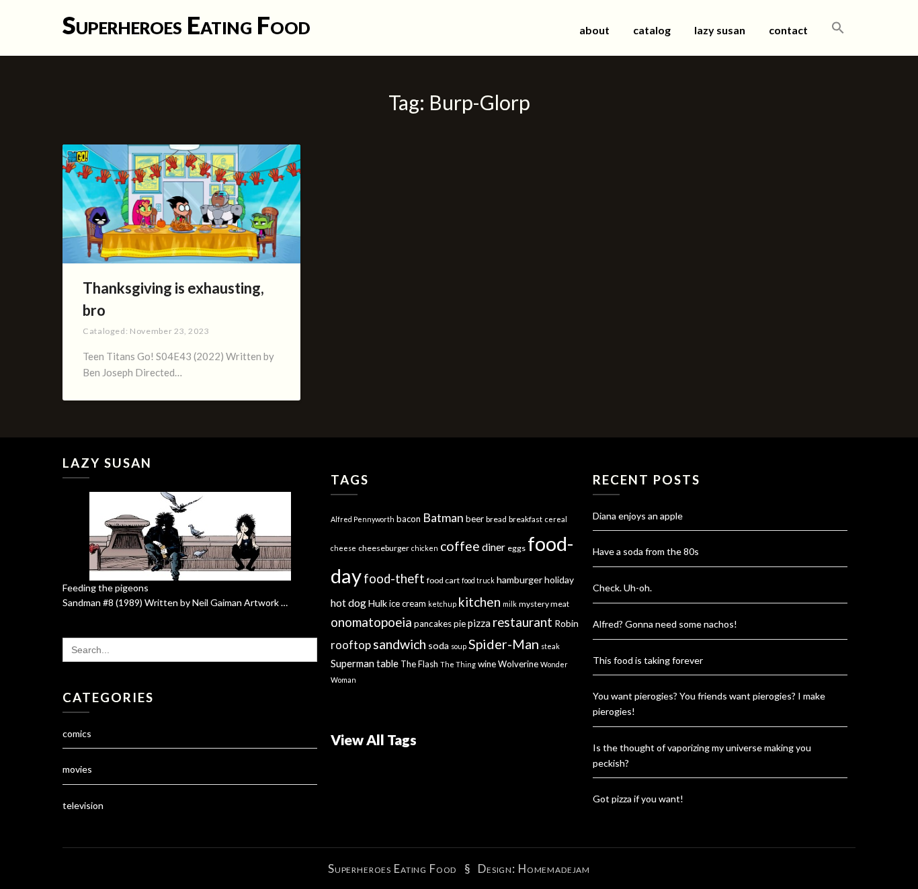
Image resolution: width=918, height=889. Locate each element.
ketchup (442, 603)
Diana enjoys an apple (638, 515)
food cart (443, 580)
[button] (838, 28)
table (387, 663)
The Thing (458, 664)
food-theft (394, 578)
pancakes (433, 623)
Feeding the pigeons (105, 587)
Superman (352, 663)
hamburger (519, 579)
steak (550, 646)
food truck (478, 580)
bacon (409, 518)
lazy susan (719, 30)
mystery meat (544, 604)
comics (76, 733)
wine (487, 664)
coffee (460, 546)
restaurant (522, 622)
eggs (516, 548)
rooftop (351, 645)
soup (458, 646)
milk (510, 603)
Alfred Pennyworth (362, 519)
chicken (424, 548)
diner (493, 547)
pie (460, 623)
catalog (652, 30)
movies (77, 769)
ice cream (407, 603)
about (594, 30)
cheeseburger (383, 548)
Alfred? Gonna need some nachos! (665, 624)
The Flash (419, 664)
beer (475, 518)
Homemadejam (554, 868)
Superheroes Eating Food (186, 25)
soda (438, 645)
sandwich (399, 644)
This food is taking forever (648, 660)
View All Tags (374, 739)
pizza (479, 623)
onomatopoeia (371, 622)
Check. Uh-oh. (622, 587)
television (82, 805)
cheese (343, 548)
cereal (555, 519)
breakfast (525, 519)
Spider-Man (503, 644)
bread (496, 519)
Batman (443, 518)
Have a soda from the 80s (646, 551)
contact (788, 30)
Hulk (377, 603)
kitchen (479, 601)
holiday (559, 579)
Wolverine (518, 664)
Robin (566, 623)
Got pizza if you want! (638, 798)
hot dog (348, 603)
